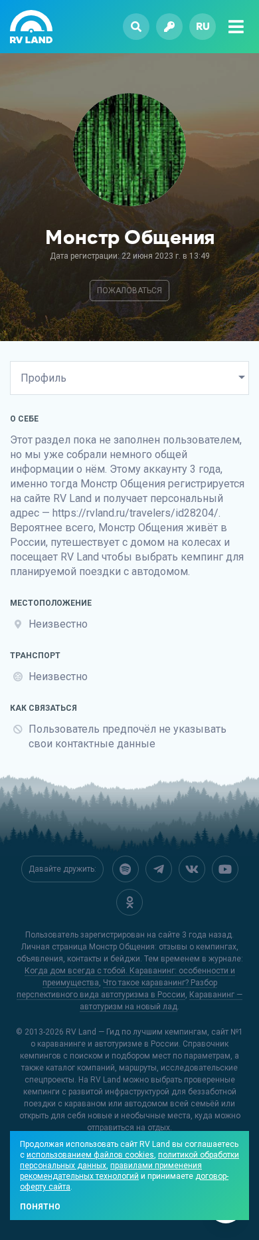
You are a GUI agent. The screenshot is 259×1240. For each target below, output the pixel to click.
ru (203, 26)
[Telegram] (158, 869)
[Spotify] (125, 869)
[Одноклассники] (129, 902)
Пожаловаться (129, 290)
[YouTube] (225, 869)
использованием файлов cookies (90, 1155)
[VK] (192, 869)
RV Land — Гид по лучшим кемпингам (136, 1032)
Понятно (40, 1206)
